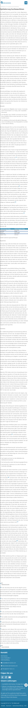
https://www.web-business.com (10, 665)
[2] (19, 186)
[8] (17, 540)
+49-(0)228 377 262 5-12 (8, 668)
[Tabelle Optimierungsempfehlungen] (14, 232)
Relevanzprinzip (5, 584)
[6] (8, 477)
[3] (15, 202)
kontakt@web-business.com (9, 662)
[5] (12, 434)
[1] (16, 157)
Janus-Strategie (5, 647)
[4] (24, 213)
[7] (17, 521)
